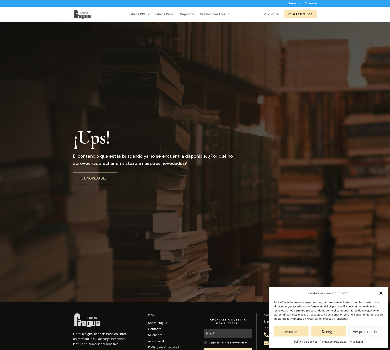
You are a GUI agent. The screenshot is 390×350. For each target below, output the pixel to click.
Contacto (311, 3)
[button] (381, 293)
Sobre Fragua (157, 323)
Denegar (328, 331)
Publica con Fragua (214, 14)
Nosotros (295, 3)
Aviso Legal (356, 341)
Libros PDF (137, 14)
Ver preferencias (365, 331)
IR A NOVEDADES (93, 178)
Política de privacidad (333, 341)
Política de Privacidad (163, 347)
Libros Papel (164, 14)
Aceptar (291, 331)
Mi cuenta (271, 14)
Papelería (187, 14)
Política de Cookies (306, 341)
